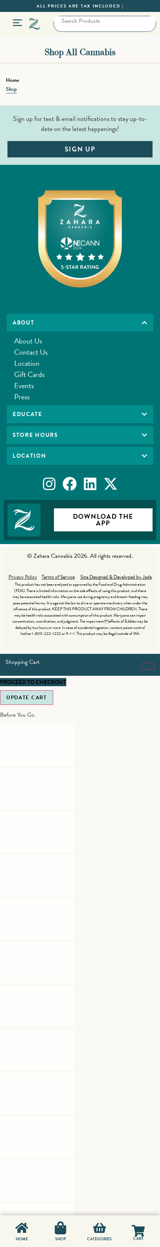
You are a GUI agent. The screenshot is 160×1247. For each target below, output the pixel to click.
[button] (80, 323)
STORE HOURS (35, 435)
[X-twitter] (110, 483)
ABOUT (24, 323)
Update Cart (26, 697)
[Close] (148, 666)
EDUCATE (27, 414)
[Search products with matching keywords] (61, 32)
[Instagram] (49, 483)
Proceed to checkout (33, 682)
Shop (11, 89)
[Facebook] (69, 483)
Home (12, 80)
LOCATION (30, 456)
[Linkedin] (90, 483)
